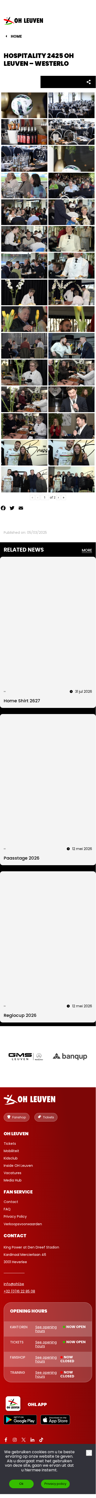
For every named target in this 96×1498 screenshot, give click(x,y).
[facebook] (6, 1440)
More (87, 550)
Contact (11, 1201)
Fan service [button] (18, 1192)
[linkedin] (32, 1440)
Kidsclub (11, 1158)
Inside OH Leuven (18, 1165)
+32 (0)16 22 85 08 (19, 1291)
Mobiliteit (11, 1150)
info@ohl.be (14, 1284)
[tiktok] (41, 1440)
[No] (89, 1453)
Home (16, 36)
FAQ (7, 1209)
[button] (84, 21)
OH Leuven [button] (16, 1134)
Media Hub (13, 1180)
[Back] (6, 36)
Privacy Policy (15, 1216)
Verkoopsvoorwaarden (23, 1224)
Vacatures (12, 1172)
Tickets (10, 1143)
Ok (21, 1483)
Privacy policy (55, 1483)
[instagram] (15, 1440)
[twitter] (23, 1440)
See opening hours (46, 1329)
